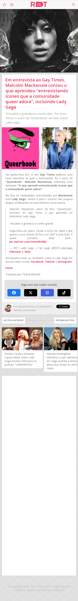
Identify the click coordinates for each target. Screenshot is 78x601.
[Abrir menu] (12, 4)
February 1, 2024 (19, 251)
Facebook (37, 261)
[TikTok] (64, 292)
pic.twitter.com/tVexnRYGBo (28, 241)
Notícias (18, 310)
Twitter (50, 261)
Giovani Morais (26, 306)
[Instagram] (47, 292)
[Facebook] (13, 292)
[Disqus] (39, 426)
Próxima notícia (65, 320)
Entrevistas (29, 310)
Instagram (65, 261)
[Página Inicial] (4, 4)
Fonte (9, 268)
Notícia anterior (13, 320)
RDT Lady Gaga (39, 4)
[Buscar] (73, 4)
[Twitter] (30, 292)
